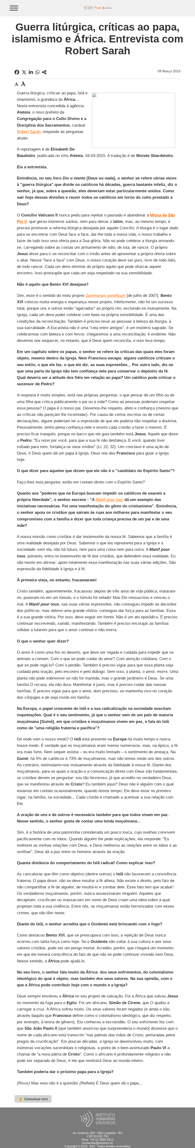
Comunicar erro (33, 1099)
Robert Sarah (28, 131)
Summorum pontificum (106, 295)
